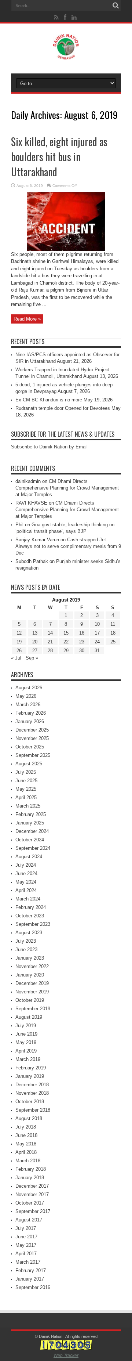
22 (66, 642)
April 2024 (26, 890)
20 (34, 642)
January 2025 (29, 823)
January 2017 (29, 1279)
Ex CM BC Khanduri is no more (48, 399)
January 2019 (29, 1076)
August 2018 (28, 1118)
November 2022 (32, 966)
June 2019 (26, 1034)
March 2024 (27, 899)
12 (19, 633)
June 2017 (26, 1236)
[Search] (115, 5)
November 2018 (32, 1093)
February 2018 (30, 1169)
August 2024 (28, 856)
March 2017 (27, 1262)
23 (81, 642)
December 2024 (32, 831)
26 (19, 650)
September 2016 (32, 1287)
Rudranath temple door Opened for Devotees (62, 408)
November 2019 (32, 991)
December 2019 (32, 983)
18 (112, 633)
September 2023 (32, 924)
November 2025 (32, 738)
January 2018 (29, 1177)
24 (97, 642)
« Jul (16, 658)
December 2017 (32, 1186)
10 (97, 624)
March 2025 (27, 806)
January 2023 (29, 958)
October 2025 (29, 747)
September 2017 (32, 1211)
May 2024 (25, 882)
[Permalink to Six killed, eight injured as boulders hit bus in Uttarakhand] (66, 249)
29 (66, 650)
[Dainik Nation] (66, 54)
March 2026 (27, 704)
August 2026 (28, 687)
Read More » (27, 319)
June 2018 (26, 1135)
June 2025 (26, 780)
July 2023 (25, 941)
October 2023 (29, 915)
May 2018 (25, 1144)
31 (97, 650)
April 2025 (26, 797)
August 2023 (28, 932)
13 (34, 633)
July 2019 (25, 1025)
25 (112, 642)
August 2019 (28, 1017)
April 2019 (26, 1051)
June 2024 (26, 873)
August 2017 (28, 1220)
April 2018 (26, 1152)
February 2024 (30, 907)
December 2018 (32, 1084)
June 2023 (26, 949)
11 (112, 624)
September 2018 (32, 1110)
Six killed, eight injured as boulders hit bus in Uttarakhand (59, 156)
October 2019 (29, 1000)
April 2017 (26, 1253)
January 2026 (29, 721)
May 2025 (25, 789)
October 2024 (29, 839)
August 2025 (28, 763)
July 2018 (25, 1127)
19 (19, 642)
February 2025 (30, 814)
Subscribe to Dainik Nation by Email (49, 447)
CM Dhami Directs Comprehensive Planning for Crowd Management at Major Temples (67, 488)
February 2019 (30, 1068)
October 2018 (29, 1101)
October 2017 (29, 1203)
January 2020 (29, 975)
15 (66, 633)
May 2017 (25, 1245)
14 (50, 633)
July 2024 (25, 865)
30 (81, 650)
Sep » (32, 658)
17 (97, 633)
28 (50, 650)
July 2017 (25, 1228)
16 (81, 633)
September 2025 (32, 755)
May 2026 (25, 696)
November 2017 (32, 1194)
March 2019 (27, 1059)
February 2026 (30, 713)
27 (34, 650)
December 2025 (32, 730)
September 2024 (32, 848)
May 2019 (25, 1042)
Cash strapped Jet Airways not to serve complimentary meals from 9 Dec (68, 546)
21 (50, 642)
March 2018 (27, 1160)
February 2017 (30, 1270)
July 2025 (25, 772)
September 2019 (32, 1008)
